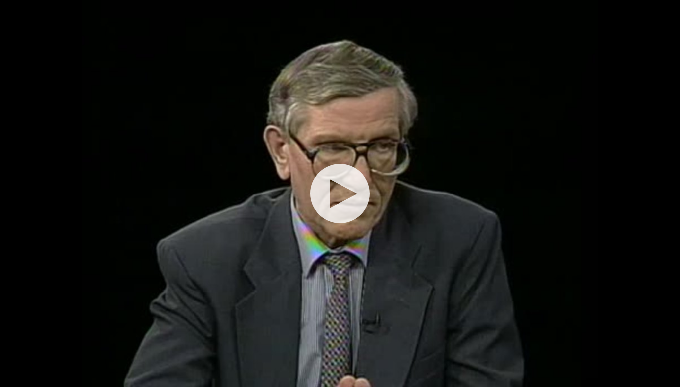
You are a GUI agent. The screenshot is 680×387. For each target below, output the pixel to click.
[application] (340, 193)
